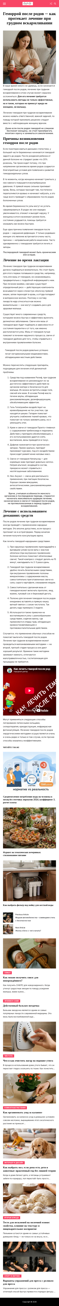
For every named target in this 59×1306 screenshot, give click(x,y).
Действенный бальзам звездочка (21, 1005)
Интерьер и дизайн (13, 1163)
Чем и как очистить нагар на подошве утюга (28, 1060)
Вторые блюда (11, 1218)
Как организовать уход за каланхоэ (22, 1112)
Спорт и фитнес (12, 1276)
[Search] (55, 4)
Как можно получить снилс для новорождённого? (20, 979)
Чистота (8, 1056)
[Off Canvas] (4, 4)
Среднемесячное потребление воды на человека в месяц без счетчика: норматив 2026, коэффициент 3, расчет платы (29, 800)
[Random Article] (51, 3)
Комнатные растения (15, 1108)
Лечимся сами (11, 1001)
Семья (7, 973)
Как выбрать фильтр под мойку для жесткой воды (28, 905)
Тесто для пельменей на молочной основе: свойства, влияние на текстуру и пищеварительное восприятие (26, 1225)
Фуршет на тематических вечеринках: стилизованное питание (22, 854)
